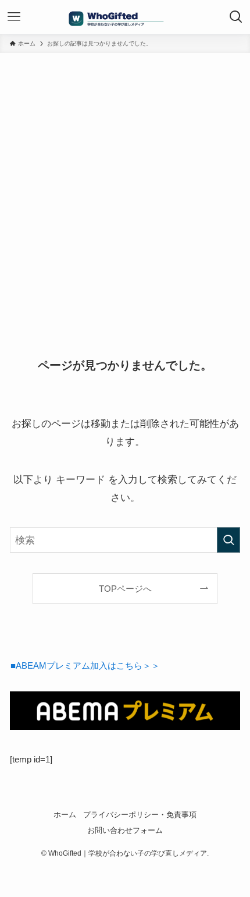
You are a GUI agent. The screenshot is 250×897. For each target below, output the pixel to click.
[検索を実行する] (228, 540)
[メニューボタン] (14, 17)
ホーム (64, 814)
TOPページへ (125, 589)
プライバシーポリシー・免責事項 (140, 814)
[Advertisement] (125, 184)
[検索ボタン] (236, 17)
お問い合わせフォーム (125, 830)
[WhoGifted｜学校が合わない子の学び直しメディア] (124, 17)
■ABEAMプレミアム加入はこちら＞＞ (85, 665)
